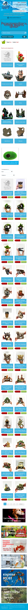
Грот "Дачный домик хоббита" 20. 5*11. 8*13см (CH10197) (7, 474)
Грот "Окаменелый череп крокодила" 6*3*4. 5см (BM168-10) (20, 258)
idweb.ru (10, 608)
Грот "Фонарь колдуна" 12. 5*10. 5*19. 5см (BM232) (7, 301)
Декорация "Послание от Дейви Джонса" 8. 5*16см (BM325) (7, 322)
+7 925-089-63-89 (20, 5)
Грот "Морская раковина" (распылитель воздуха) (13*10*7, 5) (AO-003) (7, 193)
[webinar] (14, 532)
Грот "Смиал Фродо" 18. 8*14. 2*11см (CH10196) (20, 452)
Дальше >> (21, 504)
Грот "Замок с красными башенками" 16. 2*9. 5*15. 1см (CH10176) (20, 387)
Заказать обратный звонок (21, 6)
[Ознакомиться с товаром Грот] (7, 185)
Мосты (20, 103)
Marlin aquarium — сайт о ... (5, 5)
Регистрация (23, 2)
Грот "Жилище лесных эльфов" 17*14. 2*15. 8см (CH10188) (20, 409)
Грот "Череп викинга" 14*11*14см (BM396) (7, 344)
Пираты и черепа (7, 103)
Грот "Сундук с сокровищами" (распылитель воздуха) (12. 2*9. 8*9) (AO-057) (20, 193)
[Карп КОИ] (14, 577)
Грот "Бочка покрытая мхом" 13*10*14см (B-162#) (7, 236)
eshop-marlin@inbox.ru (15, 17)
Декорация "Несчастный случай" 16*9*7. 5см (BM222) (20, 279)
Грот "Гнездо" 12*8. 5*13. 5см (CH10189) (7, 431)
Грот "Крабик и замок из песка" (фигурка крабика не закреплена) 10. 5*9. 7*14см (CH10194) (7, 452)
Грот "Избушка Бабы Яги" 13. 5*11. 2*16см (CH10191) (20, 431)
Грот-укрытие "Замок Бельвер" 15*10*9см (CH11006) (20, 495)
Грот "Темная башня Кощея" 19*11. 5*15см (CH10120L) (20, 344)
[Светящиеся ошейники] (14, 515)
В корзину (10, 197)
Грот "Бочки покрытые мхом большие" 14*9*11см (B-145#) (20, 214)
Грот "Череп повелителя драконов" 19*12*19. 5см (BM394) (20, 322)
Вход (19, 2)
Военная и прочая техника (7, 84)
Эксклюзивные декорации (7, 64)
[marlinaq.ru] (14, 546)
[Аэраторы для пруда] (14, 595)
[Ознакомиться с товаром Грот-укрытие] (20, 358)
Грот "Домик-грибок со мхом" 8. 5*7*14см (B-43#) (7, 258)
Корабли (20, 84)
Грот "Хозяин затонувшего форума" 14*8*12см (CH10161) (7, 387)
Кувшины (20, 141)
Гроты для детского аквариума (20, 65)
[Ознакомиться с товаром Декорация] (20, 271)
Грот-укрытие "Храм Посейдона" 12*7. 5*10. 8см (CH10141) (20, 366)
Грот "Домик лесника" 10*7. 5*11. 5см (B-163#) (20, 236)
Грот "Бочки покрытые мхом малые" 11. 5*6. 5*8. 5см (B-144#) (7, 214)
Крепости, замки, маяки (20, 122)
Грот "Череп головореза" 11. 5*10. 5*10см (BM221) (7, 280)
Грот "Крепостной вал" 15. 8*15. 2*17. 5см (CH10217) (7, 496)
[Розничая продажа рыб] (14, 561)
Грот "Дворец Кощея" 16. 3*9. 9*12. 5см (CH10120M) (7, 366)
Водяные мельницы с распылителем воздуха (7, 122)
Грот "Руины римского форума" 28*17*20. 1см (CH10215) (20, 474)
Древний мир (7, 141)
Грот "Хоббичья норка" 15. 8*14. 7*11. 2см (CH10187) (7, 409)
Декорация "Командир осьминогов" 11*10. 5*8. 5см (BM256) (20, 301)
